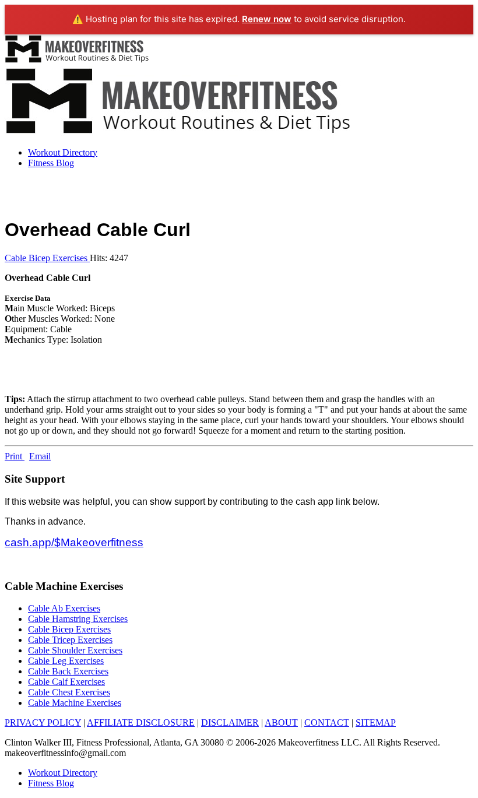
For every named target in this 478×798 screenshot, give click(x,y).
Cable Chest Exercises (69, 692)
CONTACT (326, 722)
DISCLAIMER (230, 722)
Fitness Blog (51, 163)
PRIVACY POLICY (43, 722)
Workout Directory (62, 152)
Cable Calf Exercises (66, 682)
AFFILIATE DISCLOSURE (141, 722)
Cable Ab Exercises (64, 608)
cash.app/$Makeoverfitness (74, 542)
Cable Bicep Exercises (47, 258)
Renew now (266, 18)
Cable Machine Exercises (74, 703)
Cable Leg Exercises (66, 661)
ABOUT (281, 722)
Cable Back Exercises (68, 671)
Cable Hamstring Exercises (78, 619)
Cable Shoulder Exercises (75, 650)
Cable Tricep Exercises (70, 640)
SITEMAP (376, 722)
